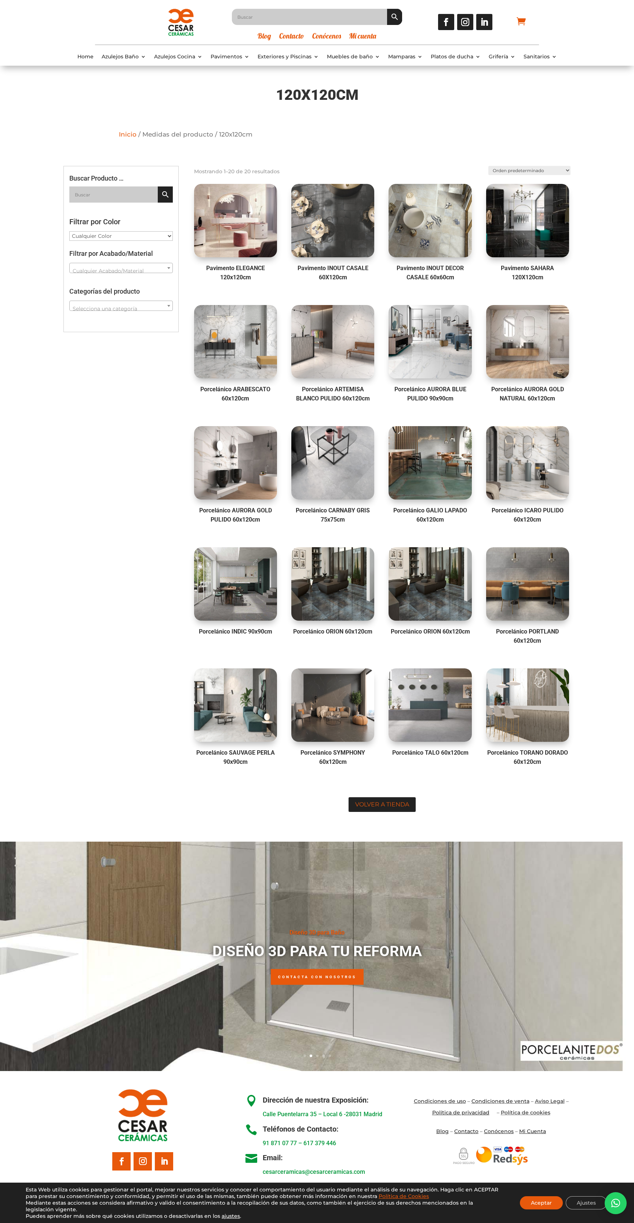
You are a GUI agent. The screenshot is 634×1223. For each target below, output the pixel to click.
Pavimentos (226, 57)
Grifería (498, 57)
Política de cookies (525, 1112)
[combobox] (121, 268)
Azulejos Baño (120, 57)
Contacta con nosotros (317, 977)
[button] (616, 1203)
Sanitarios (537, 57)
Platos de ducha (452, 57)
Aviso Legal (550, 1101)
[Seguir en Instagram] (465, 22)
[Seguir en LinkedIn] (484, 22)
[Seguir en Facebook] (446, 22)
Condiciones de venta (500, 1101)
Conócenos (326, 36)
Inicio (127, 134)
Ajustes (586, 1203)
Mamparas (401, 57)
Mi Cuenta (532, 1131)
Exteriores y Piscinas (284, 57)
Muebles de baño (350, 57)
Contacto (291, 36)
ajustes (231, 1216)
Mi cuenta (362, 36)
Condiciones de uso (440, 1101)
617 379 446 (319, 1143)
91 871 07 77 (280, 1143)
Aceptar (541, 1203)
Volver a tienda (382, 804)
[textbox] (121, 271)
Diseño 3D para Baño (317, 932)
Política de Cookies (404, 1196)
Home (85, 57)
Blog (264, 36)
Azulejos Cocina (174, 57)
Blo (442, 1131)
